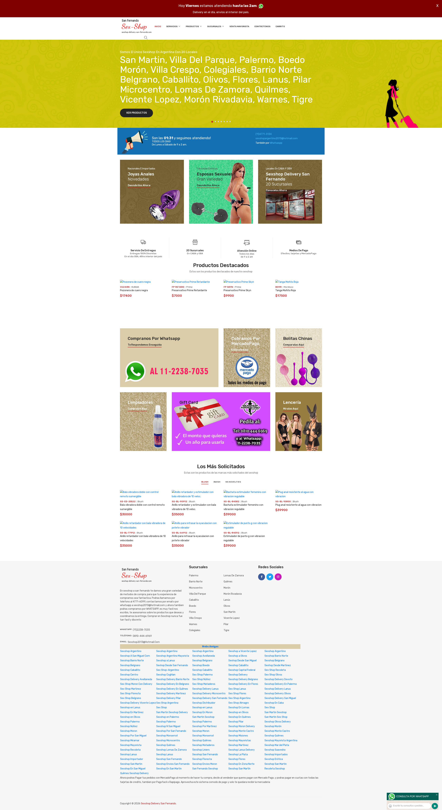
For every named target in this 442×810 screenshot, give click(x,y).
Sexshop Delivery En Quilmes (172, 688)
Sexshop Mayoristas (239, 740)
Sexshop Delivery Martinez (171, 693)
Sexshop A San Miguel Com (135, 655)
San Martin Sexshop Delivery (172, 712)
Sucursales (214, 26)
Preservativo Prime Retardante (189, 290)
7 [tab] (230, 121)
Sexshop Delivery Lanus (205, 688)
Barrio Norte (196, 581)
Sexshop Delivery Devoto (278, 679)
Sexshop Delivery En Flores (243, 684)
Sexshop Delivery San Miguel (280, 698)
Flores (192, 612)
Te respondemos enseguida (145, 345)
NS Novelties (233, 482)
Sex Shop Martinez (130, 688)
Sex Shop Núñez (201, 679)
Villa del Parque (197, 593)
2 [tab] (215, 121)
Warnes (193, 624)
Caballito (194, 599)
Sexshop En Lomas (238, 707)
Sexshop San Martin (131, 764)
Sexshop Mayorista (130, 745)
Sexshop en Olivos (238, 712)
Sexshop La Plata (238, 754)
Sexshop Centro (129, 674)
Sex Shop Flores (237, 693)
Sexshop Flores (236, 759)
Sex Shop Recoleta (275, 670)
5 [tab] (224, 121)
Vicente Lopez (232, 618)
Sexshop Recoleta (130, 749)
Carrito (280, 26)
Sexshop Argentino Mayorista (172, 655)
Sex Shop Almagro (238, 702)
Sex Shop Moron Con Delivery (136, 684)
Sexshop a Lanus (165, 660)
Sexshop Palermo (130, 721)
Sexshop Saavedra (275, 749)
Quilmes (228, 581)
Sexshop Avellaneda (203, 655)
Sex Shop (161, 707)
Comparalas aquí (293, 345)
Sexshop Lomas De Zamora (171, 749)
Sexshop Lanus (128, 754)
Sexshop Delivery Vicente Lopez (138, 702)
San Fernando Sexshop (205, 768)
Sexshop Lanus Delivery (241, 749)
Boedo (192, 605)
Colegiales (194, 630)
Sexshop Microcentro (168, 740)
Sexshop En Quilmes (239, 717)
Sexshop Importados (276, 754)
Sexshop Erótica (274, 759)
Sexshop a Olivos (237, 655)
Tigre (226, 630)
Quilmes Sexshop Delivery (134, 773)
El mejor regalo (189, 409)
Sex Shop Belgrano (130, 698)
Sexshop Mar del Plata (277, 745)
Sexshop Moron (128, 731)
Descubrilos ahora (139, 185)
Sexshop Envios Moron (204, 764)
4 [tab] (221, 121)
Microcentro (196, 587)
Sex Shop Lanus (237, 688)
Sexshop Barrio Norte (276, 655)
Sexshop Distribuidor (203, 702)
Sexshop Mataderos (203, 745)
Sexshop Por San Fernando (171, 731)
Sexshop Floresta (202, 759)
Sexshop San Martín (239, 768)
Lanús (227, 599)
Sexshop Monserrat (167, 735)
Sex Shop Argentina (167, 702)
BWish (217, 482)
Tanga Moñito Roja (285, 290)
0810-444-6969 (142, 636)
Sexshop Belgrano (202, 660)
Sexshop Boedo (201, 665)
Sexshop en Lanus (130, 707)
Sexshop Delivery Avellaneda (136, 679)
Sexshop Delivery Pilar (168, 698)
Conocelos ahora (276, 190)
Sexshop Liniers (201, 749)
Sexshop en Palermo (167, 717)
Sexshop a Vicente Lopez (242, 651)
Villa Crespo (195, 618)
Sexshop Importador (131, 759)
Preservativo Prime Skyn (237, 290)
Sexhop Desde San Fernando (172, 665)
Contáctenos (262, 26)
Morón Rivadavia (233, 593)
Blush (204, 482)
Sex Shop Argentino (239, 698)
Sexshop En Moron (202, 712)
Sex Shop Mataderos (203, 684)
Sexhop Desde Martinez (278, 665)
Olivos (227, 605)
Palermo (193, 575)
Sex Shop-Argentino (167, 670)
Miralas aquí (290, 409)
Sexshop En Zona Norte (241, 764)
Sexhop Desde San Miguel (242, 660)
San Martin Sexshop (276, 712)
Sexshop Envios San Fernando (173, 764)
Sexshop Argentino (130, 651)
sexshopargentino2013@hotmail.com (277, 138)
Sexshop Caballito (238, 665)
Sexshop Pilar (235, 721)
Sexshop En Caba (274, 702)
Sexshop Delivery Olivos (278, 693)
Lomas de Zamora (234, 575)
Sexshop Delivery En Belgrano (172, 684)
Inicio (158, 26)
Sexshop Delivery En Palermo (281, 684)
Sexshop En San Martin (169, 768)
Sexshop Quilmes (274, 735)
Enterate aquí (239, 350)
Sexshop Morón (273, 726)
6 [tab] (227, 121)
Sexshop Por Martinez (204, 726)
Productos (192, 26)
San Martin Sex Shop (276, 717)
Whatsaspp (276, 142)
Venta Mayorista (239, 26)
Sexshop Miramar (129, 740)
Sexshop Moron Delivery (241, 726)
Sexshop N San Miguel (168, 726)
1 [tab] (212, 122)
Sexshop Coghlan (165, 674)
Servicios (172, 26)
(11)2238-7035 (141, 629)
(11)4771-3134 (264, 134)
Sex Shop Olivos (273, 674)
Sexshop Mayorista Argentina (281, 740)
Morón (227, 587)
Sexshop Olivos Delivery (278, 721)
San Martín (230, 612)
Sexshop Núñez (128, 726)
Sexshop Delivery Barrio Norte (172, 679)
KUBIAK (135, 287)
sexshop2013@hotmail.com (144, 642)
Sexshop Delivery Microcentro (208, 693)
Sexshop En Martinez (131, 712)
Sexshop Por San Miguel (133, 735)
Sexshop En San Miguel (132, 768)
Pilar (226, 624)
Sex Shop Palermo (202, 674)
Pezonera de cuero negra (134, 290)
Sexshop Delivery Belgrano (243, 679)
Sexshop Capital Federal (241, 670)
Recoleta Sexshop (275, 768)
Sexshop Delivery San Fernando (209, 698)
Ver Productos (136, 112)
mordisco (288, 287)
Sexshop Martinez (238, 745)
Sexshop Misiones (238, 735)
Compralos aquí (137, 409)
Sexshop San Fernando (205, 754)
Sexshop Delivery (238, 674)
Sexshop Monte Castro (241, 731)
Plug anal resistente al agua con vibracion (298, 504)
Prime (189, 287)
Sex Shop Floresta (130, 693)
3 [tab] (218, 121)
